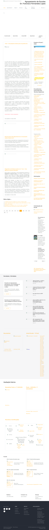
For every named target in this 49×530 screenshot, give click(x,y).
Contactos (17, 511)
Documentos (7, 333)
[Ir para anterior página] (4, 211)
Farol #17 (41, 355)
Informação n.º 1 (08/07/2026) (39, 152)
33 (15, 210)
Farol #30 (42, 371)
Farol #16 (42, 354)
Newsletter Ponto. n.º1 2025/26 (13, 387)
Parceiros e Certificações (12, 419)
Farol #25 (42, 365)
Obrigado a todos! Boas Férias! (39, 178)
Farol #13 (41, 350)
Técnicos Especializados (38, 211)
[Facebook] (4, 509)
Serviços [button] (20, 7)
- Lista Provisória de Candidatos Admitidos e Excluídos (38, 108)
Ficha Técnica (15, 527)
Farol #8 (41, 345)
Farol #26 (42, 366)
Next (43, 261)
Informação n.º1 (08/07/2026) (39, 112)
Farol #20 (42, 358)
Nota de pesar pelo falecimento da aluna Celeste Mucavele (15, 206)
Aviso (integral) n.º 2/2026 (39, 102)
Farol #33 (42, 374)
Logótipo (16, 510)
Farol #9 (41, 346)
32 (12, 210)
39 (4, 212)
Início (4, 7)
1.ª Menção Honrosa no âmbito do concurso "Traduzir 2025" (16, 201)
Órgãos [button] (15, 7)
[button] (36, 269)
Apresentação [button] (9, 7)
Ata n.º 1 (35, 97)
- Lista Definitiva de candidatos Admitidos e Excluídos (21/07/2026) (39, 115)
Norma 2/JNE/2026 (38, 62)
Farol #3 (41, 339)
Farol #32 (42, 373)
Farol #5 (41, 341)
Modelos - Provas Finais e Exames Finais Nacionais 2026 (39, 78)
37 (26, 210)
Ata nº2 (36, 145)
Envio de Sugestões (7, 528)
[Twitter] (9, 509)
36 (23, 210)
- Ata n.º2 (35, 105)
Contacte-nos (17, 513)
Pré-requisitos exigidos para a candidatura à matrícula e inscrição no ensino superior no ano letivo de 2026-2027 (39, 69)
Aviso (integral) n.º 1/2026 (39, 142)
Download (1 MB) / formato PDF (32, 411)
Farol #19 (41, 357)
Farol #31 (41, 372)
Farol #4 (41, 340)
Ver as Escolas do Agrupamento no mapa (34, 484)
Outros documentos (7, 350)
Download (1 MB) (7, 349)
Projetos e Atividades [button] (33, 8)
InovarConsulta (26, 514)
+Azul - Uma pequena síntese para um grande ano (16, 43)
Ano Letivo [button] (26, 8)
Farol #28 (42, 369)
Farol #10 (41, 347)
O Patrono (17, 508)
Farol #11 (41, 348)
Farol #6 (41, 342)
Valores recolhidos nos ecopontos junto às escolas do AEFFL (39, 194)
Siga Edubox (26, 512)
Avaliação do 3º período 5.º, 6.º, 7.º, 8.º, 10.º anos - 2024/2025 (16, 205)
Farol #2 (41, 338)
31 (9, 210)
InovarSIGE (26, 511)
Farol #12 (41, 349)
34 (17, 210)
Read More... (7, 405)
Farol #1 (41, 337)
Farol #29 (42, 370)
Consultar (39, 85)
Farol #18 (41, 356)
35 (20, 210)
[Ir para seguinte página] (7, 212)
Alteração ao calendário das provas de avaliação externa (39, 74)
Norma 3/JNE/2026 (38, 64)
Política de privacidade (8, 527)
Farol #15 (41, 353)
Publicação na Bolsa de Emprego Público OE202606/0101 (38, 100)
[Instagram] (7, 509)
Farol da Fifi (42, 336)
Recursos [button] (43, 7)
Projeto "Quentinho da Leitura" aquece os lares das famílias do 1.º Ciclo (18, 202)
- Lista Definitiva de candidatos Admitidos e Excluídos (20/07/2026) (39, 155)
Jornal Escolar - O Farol (32, 333)
